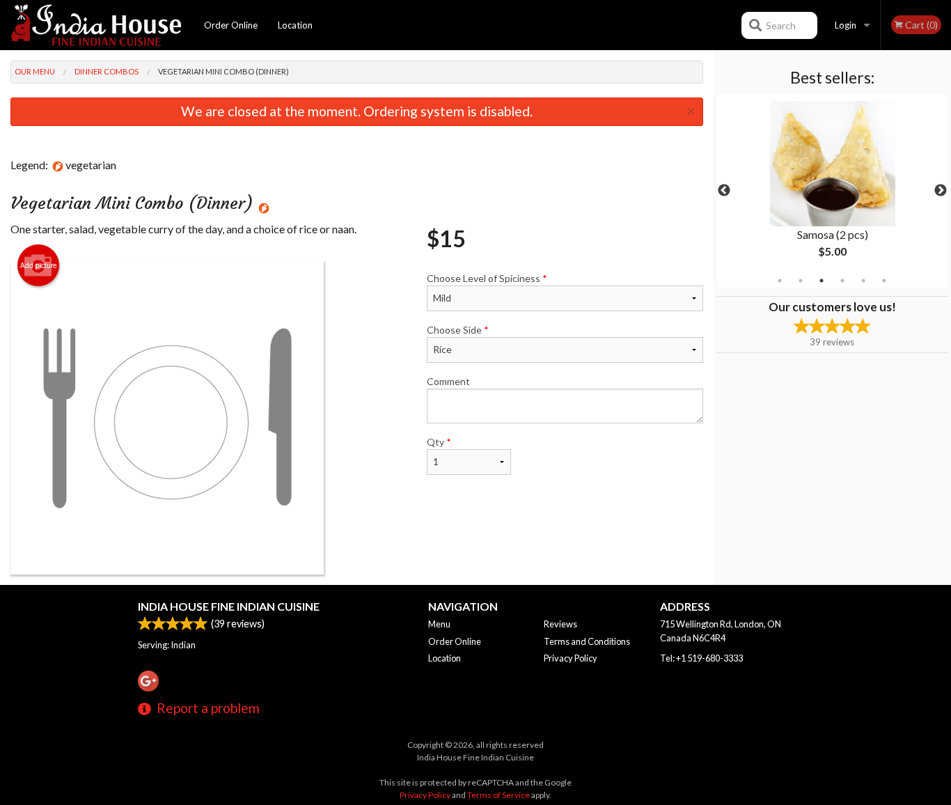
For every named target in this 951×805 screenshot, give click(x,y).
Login (845, 25)
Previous (724, 191)
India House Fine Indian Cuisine (229, 606)
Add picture (38, 265)
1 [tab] (780, 281)
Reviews (560, 624)
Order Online (231, 25)
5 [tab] (863, 281)
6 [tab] (884, 281)
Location (295, 25)
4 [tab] (842, 281)
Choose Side (458, 330)
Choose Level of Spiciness (487, 278)
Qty (439, 442)
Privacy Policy (570, 658)
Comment (448, 381)
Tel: (701, 658)
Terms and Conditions (587, 641)
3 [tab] (821, 281)
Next (941, 191)
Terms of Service (498, 795)
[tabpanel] (833, 190)
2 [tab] (801, 281)
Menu (439, 624)
